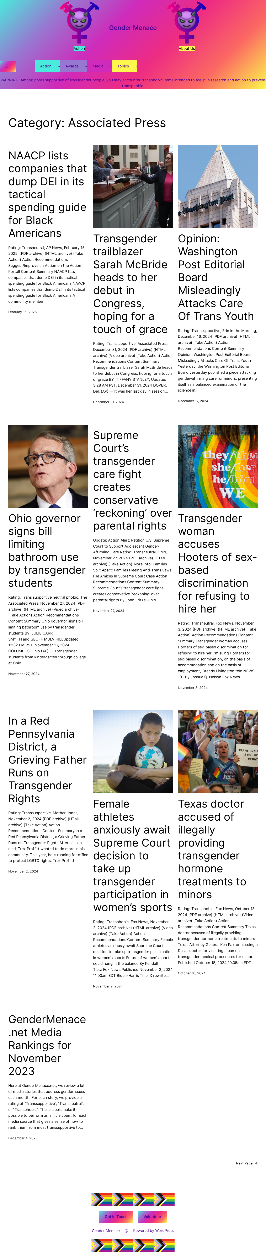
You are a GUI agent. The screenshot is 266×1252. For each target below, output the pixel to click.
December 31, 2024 (108, 402)
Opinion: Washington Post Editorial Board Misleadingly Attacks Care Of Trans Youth (216, 277)
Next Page (247, 1163)
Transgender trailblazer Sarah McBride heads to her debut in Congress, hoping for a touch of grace (130, 284)
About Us (187, 48)
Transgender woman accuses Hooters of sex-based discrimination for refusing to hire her (217, 563)
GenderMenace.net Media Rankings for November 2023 (47, 1045)
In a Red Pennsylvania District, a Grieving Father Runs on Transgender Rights (47, 759)
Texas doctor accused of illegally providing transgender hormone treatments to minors (212, 849)
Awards (72, 66)
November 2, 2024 (23, 871)
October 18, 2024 (192, 973)
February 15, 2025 (22, 312)
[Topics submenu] (136, 66)
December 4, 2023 (23, 1138)
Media (98, 66)
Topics (123, 66)
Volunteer (152, 1216)
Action (46, 66)
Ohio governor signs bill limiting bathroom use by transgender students (47, 550)
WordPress (164, 1230)
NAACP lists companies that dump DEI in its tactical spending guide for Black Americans (47, 194)
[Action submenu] (59, 66)
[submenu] (33, 66)
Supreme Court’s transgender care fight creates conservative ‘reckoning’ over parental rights (132, 480)
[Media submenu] (111, 66)
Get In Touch (116, 1216)
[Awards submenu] (86, 66)
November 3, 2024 (193, 688)
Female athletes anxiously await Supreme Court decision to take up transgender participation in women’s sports (132, 855)
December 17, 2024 (193, 401)
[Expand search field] (8, 66)
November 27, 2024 (23, 674)
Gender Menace (133, 27)
